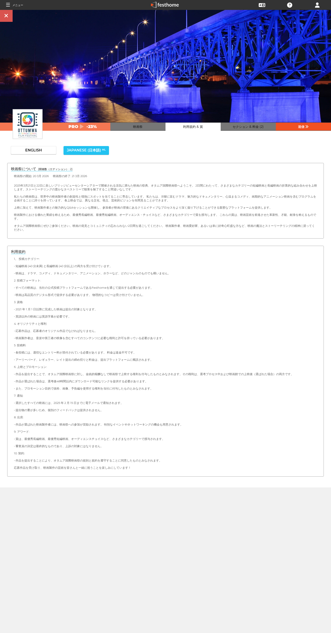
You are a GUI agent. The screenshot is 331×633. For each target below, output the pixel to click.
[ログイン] (317, 4)
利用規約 (18, 252)
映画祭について (42, 169)
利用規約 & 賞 (193, 127)
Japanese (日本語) (86, 150)
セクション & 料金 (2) (248, 127)
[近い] (6, 16)
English (33, 150)
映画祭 (138, 127)
